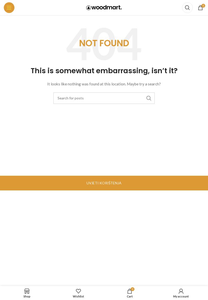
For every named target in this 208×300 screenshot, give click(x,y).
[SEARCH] (149, 98)
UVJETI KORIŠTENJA (104, 183)
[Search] (187, 8)
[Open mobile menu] (9, 8)
